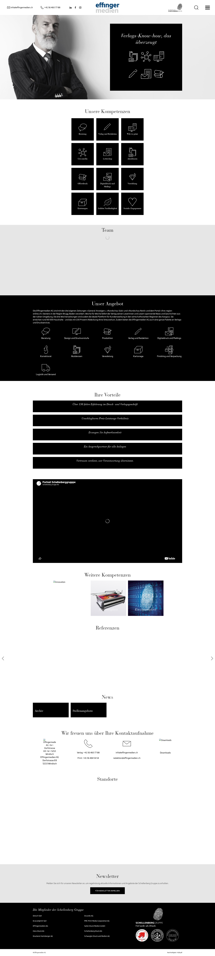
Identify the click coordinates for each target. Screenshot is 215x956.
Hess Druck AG (38, 931)
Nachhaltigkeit (171, 952)
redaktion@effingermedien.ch (126, 758)
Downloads (165, 752)
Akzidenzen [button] (76, 356)
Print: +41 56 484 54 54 (88, 758)
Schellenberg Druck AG (93, 931)
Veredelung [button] (107, 356)
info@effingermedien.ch (127, 752)
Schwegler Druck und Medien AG (97, 936)
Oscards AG (89, 916)
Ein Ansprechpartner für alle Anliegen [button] (105, 446)
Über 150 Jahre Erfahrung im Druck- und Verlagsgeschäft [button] (105, 404)
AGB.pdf (179, 952)
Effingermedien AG (40, 926)
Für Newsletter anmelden (107, 891)
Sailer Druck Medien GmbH (94, 926)
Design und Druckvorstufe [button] (76, 338)
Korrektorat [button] (46, 356)
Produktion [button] (107, 338)
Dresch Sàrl (37, 916)
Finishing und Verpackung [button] (169, 356)
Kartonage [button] (138, 356)
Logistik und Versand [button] (46, 374)
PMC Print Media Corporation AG (96, 921)
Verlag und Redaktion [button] (138, 338)
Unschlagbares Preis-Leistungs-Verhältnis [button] (105, 418)
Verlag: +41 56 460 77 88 (88, 752)
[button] (46, 331)
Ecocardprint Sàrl (40, 921)
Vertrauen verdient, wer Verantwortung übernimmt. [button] (105, 460)
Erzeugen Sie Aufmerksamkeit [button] (105, 432)
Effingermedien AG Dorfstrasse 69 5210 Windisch (49, 760)
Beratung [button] (45, 338)
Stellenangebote (83, 711)
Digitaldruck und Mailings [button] (169, 338)
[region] (107, 819)
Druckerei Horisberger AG (43, 936)
